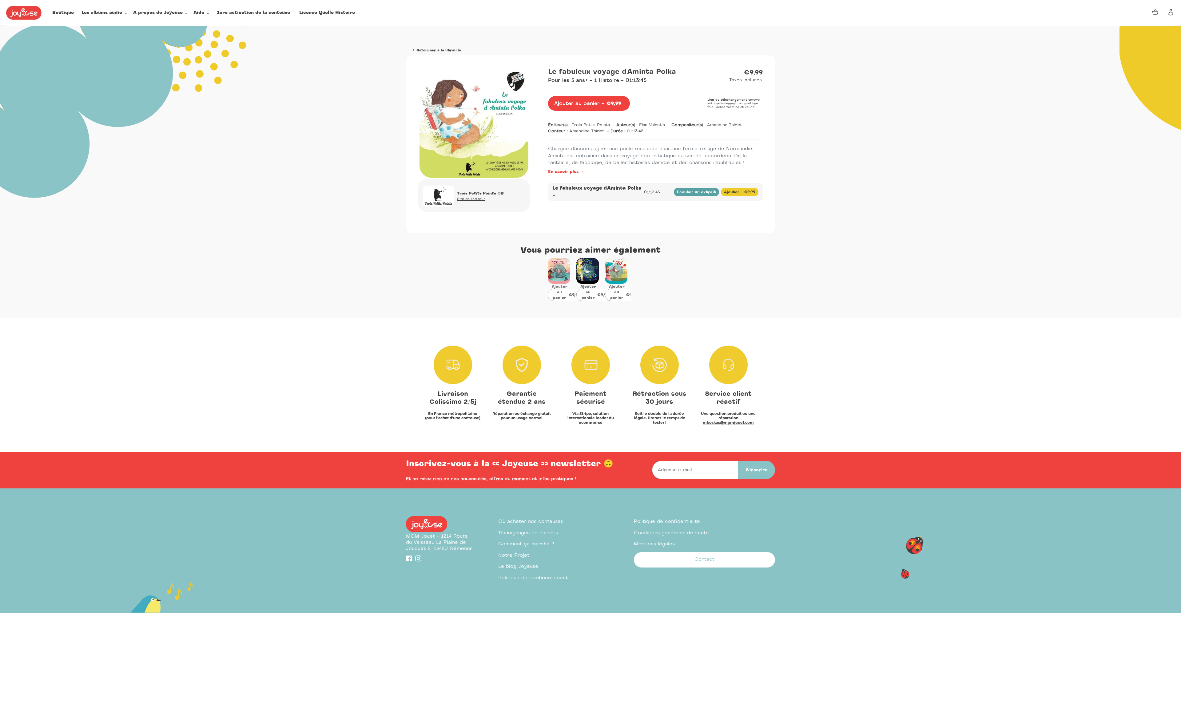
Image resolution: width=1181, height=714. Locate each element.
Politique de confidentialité (667, 521)
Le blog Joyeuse (518, 566)
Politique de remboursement (533, 578)
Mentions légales (654, 544)
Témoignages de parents (528, 533)
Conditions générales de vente (671, 533)
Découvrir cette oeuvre (559, 275)
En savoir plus (564, 172)
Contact (704, 559)
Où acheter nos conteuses (530, 521)
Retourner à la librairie (438, 50)
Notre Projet (513, 555)
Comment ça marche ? (526, 544)
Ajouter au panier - (568, 295)
